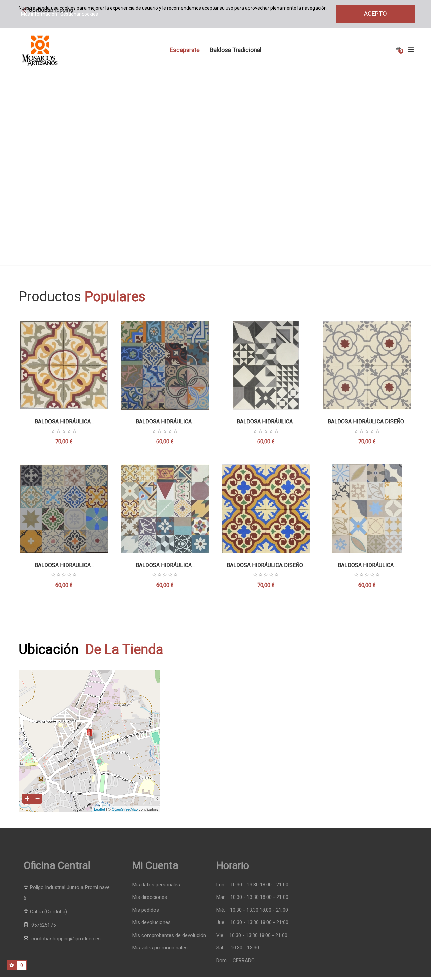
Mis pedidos (145, 910)
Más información (39, 14)
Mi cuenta (155, 865)
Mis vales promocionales (160, 948)
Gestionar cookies (79, 14)
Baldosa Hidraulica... (64, 565)
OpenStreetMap (125, 809)
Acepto (375, 13)
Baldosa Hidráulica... (64, 421)
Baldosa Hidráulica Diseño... (266, 565)
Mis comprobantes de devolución (169, 935)
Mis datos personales (156, 885)
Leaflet (99, 809)
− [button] (37, 798)
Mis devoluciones (151, 922)
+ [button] (27, 798)
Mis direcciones (149, 897)
